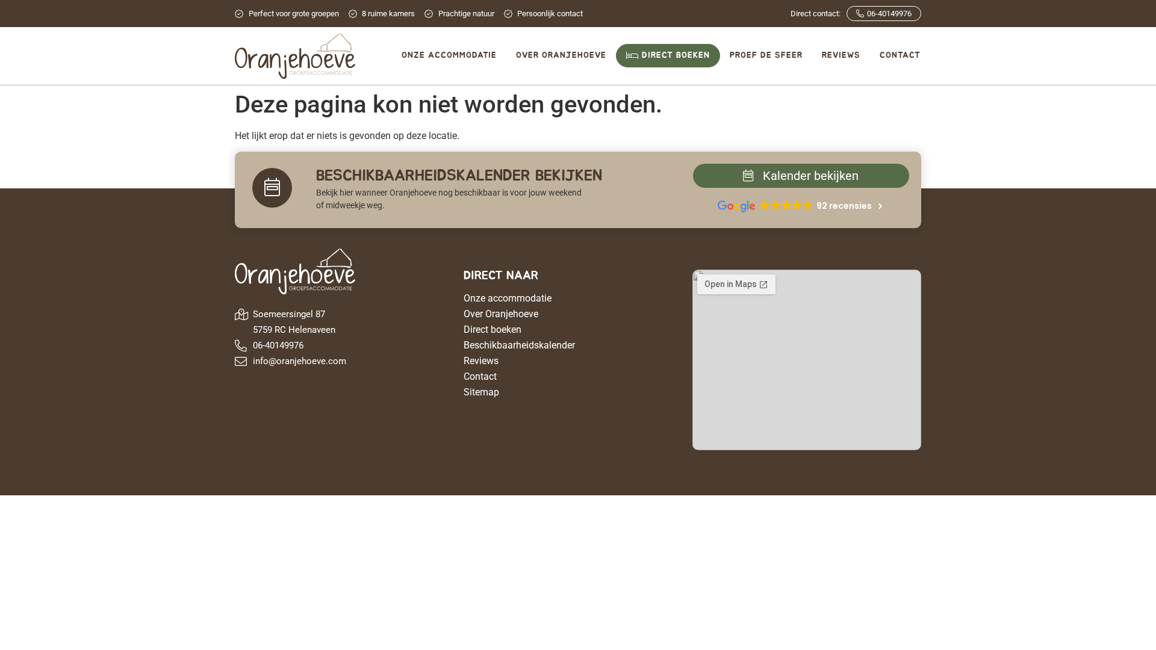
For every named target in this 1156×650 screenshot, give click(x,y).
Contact (480, 376)
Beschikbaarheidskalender (519, 345)
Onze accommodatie (508, 298)
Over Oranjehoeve (501, 314)
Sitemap (481, 392)
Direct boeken (492, 329)
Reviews (481, 361)
